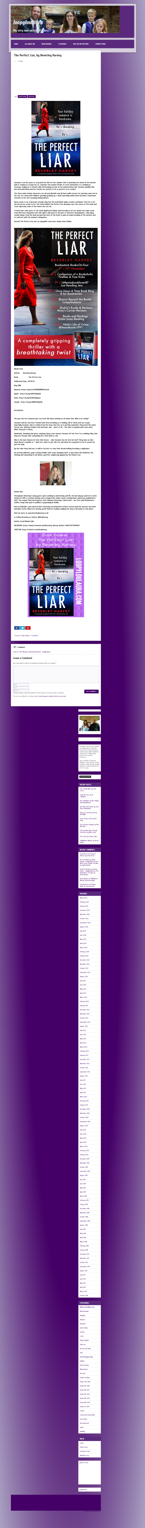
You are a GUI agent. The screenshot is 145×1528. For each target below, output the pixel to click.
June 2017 (83, 1279)
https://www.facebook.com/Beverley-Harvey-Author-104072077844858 (51, 525)
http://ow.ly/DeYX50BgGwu (30, 398)
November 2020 (85, 1113)
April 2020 (83, 1142)
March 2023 (83, 997)
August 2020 (84, 1126)
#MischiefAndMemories (87, 1307)
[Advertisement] (56, 78)
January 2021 (84, 1105)
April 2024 (83, 943)
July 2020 (83, 1130)
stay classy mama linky (87, 1415)
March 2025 (83, 898)
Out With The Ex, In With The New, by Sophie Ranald (89, 863)
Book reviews (46, 44)
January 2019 (84, 1204)
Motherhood (83, 1369)
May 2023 (83, 989)
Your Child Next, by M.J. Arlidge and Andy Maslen (89, 802)
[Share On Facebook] (17, 628)
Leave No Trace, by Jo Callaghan (86, 796)
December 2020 (85, 1109)
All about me (30, 44)
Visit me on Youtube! (81, 44)
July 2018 (83, 1229)
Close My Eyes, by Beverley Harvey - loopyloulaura (34, 652)
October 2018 (84, 1217)
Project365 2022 (85, 1394)
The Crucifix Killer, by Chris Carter (88, 790)
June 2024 (83, 935)
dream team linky (85, 1349)
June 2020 (83, 1134)
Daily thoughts (84, 1340)
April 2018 (83, 1238)
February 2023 (84, 1001)
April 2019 (83, 1192)
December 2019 (84, 1159)
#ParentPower (84, 1311)
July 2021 (82, 1080)
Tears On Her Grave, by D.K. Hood (88, 819)
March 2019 (83, 1196)
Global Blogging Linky (86, 1357)
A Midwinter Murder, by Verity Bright (89, 841)
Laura (21, 61)
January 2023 (84, 1006)
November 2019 (84, 1163)
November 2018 (84, 1213)
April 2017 (83, 1287)
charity (82, 1332)
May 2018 (83, 1233)
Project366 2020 (85, 1402)
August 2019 (84, 1175)
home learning (84, 1365)
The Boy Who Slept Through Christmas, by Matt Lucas (88, 831)
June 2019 (83, 1184)
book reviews (26, 636)
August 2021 (84, 1076)
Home (16, 44)
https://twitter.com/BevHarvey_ (34, 529)
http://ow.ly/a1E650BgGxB (30, 394)
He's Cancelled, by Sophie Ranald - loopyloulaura (87, 860)
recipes (82, 1411)
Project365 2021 (85, 1390)
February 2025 (84, 902)
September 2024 (85, 923)
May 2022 (83, 1039)
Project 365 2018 (85, 1382)
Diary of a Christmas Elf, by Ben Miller (88, 813)
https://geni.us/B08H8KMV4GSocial (35, 389)
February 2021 (84, 1101)
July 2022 (83, 1030)
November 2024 (85, 914)
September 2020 (85, 1122)
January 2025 (84, 906)
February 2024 (84, 952)
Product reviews (85, 1378)
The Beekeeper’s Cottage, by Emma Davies (89, 873)
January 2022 (84, 1055)
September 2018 (85, 1221)
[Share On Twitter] (22, 628)
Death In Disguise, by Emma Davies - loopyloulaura (88, 870)
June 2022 (83, 1035)
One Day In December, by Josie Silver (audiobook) (89, 807)
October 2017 (84, 1262)
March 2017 (83, 1291)
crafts (82, 1336)
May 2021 (83, 1088)
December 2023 (84, 960)
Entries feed (83, 1447)
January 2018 (84, 1250)
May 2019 (83, 1188)
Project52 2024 (84, 1407)
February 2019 (84, 1200)
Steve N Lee (83, 854)
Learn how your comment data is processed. (52, 696)
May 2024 (83, 939)
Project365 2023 (85, 1398)
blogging (82, 1315)
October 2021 (84, 1068)
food (81, 1353)
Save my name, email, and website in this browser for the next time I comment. (39, 693)
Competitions (100, 44)
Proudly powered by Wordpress (92, 1511)
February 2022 (84, 1051)
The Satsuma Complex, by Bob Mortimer (89, 825)
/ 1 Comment (34, 636)
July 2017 (82, 1275)
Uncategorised (84, 1423)
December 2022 (85, 1010)
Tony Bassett (84, 884)
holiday (82, 1361)
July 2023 (83, 981)
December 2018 (84, 1209)
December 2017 (84, 1254)
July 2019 (82, 1180)
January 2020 (84, 1155)
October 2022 (84, 1018)
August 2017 (84, 1271)
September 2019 (85, 1171)
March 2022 (83, 1047)
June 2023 (83, 985)
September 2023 (85, 972)
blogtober (83, 1324)
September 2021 (85, 1072)
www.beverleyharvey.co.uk (38, 513)
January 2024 (84, 956)
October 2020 (84, 1117)
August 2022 (84, 1026)
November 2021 (84, 1064)
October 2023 (84, 968)
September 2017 (85, 1267)
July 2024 (83, 931)
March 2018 (83, 1242)
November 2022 (85, 1014)
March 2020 (83, 1146)
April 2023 (83, 993)
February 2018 (84, 1246)
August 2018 (84, 1225)
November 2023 (84, 964)
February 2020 (84, 1151)
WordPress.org (84, 1455)
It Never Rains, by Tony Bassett (88, 885)
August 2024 (84, 927)
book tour (32, 96)
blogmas (82, 1320)
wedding (82, 1431)
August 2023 (84, 977)
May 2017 (83, 1283)
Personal (82, 1373)
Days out (83, 1344)
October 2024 (84, 919)
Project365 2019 (85, 1386)
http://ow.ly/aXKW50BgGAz (32, 402)
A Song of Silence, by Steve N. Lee (88, 855)
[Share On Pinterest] (28, 628)
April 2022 (83, 1043)
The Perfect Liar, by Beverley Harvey (37, 55)
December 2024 (85, 910)
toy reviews (83, 1419)
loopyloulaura (28, 22)
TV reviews (62, 44)
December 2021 (84, 1059)
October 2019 (84, 1167)
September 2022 (85, 1022)
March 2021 (83, 1097)
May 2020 (83, 1138)
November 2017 (84, 1258)
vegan (82, 1427)
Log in (82, 1443)
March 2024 (83, 948)
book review (22, 96)
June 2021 (83, 1084)
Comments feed (85, 1451)
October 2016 (84, 1296)
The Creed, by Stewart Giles (88, 836)
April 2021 (83, 1093)
